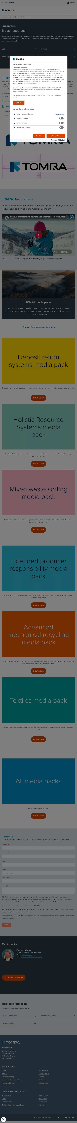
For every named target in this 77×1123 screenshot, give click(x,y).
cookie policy (16, 89)
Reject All (39, 136)
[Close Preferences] (3, 1119)
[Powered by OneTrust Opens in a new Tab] (58, 140)
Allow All (18, 102)
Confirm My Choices (56, 136)
